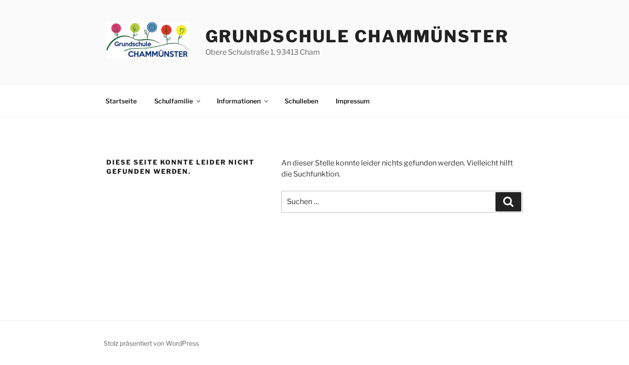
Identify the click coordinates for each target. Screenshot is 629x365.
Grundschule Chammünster (357, 36)
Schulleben (301, 101)
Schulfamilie (173, 101)
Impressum (353, 101)
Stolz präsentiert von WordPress (151, 343)
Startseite (121, 101)
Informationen (239, 101)
